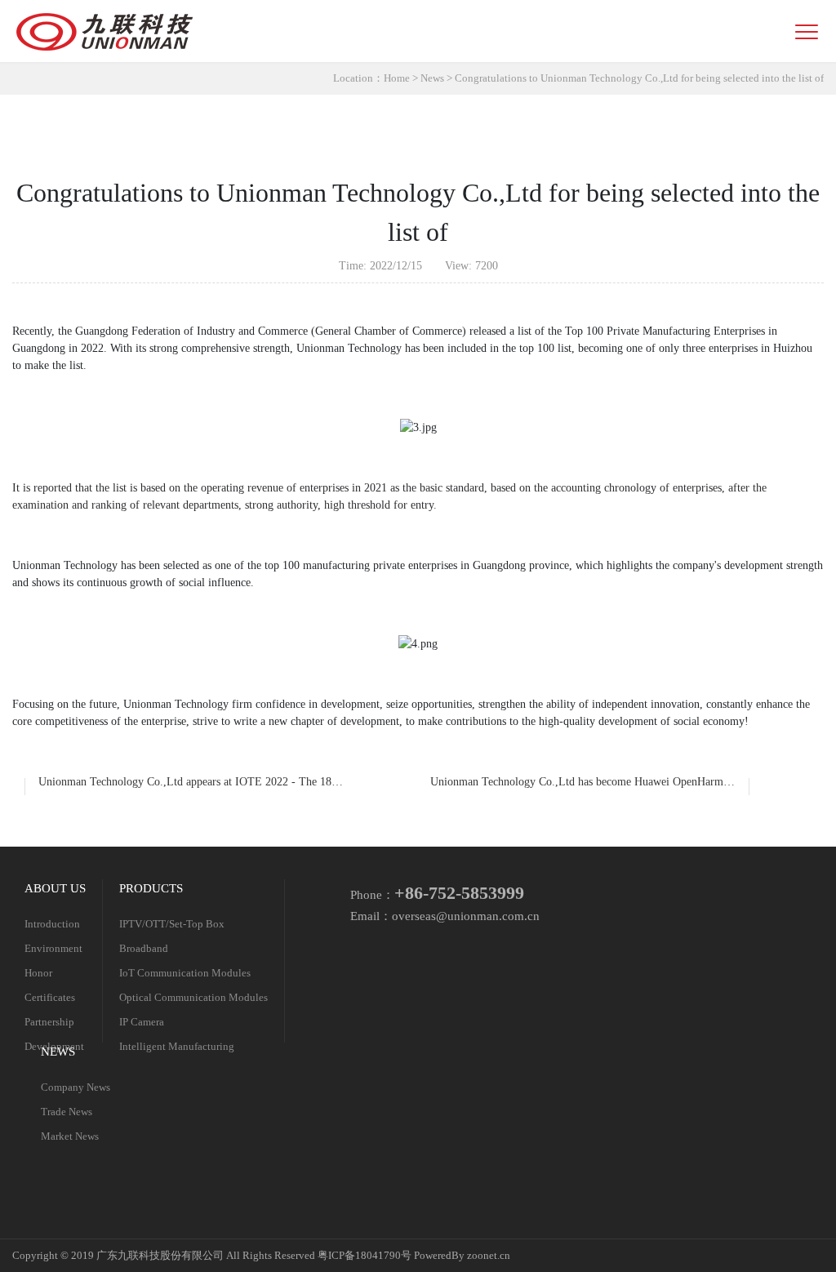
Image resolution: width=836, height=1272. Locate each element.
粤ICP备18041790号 (366, 1255)
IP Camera (141, 1022)
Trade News (66, 1112)
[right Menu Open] (807, 31)
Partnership (49, 1022)
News (432, 78)
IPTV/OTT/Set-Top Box (172, 924)
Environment (53, 948)
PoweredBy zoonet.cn (462, 1255)
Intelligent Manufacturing (176, 1046)
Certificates (49, 997)
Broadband (143, 948)
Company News (75, 1087)
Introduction (52, 924)
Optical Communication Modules (193, 997)
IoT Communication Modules (185, 973)
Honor (38, 973)
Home (397, 78)
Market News (70, 1136)
